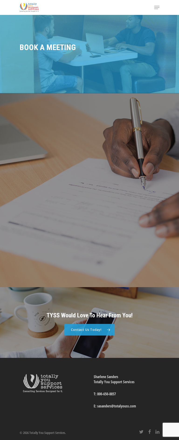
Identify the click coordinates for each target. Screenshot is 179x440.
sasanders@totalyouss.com (116, 406)
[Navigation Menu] (156, 7)
